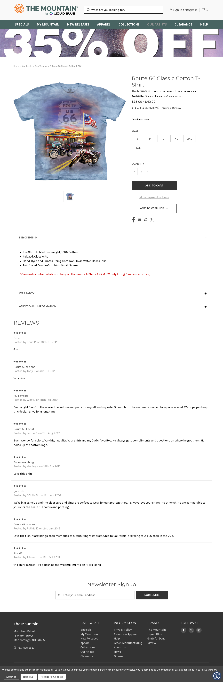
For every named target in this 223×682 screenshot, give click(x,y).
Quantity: (138, 163)
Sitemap (119, 656)
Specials (22, 24)
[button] (170, 108)
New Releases (78, 24)
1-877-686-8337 (25, 647)
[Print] (145, 220)
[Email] (139, 220)
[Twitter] (152, 220)
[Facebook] (133, 220)
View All (152, 643)
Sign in (177, 10)
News (117, 652)
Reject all (28, 677)
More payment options (154, 197)
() (207, 10)
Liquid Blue (154, 634)
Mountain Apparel (125, 634)
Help (204, 24)
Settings (11, 677)
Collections (129, 24)
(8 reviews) (152, 108)
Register (191, 10)
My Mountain (48, 24)
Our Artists (157, 24)
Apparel (104, 24)
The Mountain (156, 629)
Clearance (183, 24)
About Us (120, 647)
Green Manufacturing (128, 643)
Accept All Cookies (52, 677)
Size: (135, 130)
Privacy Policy (123, 629)
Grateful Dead (156, 638)
